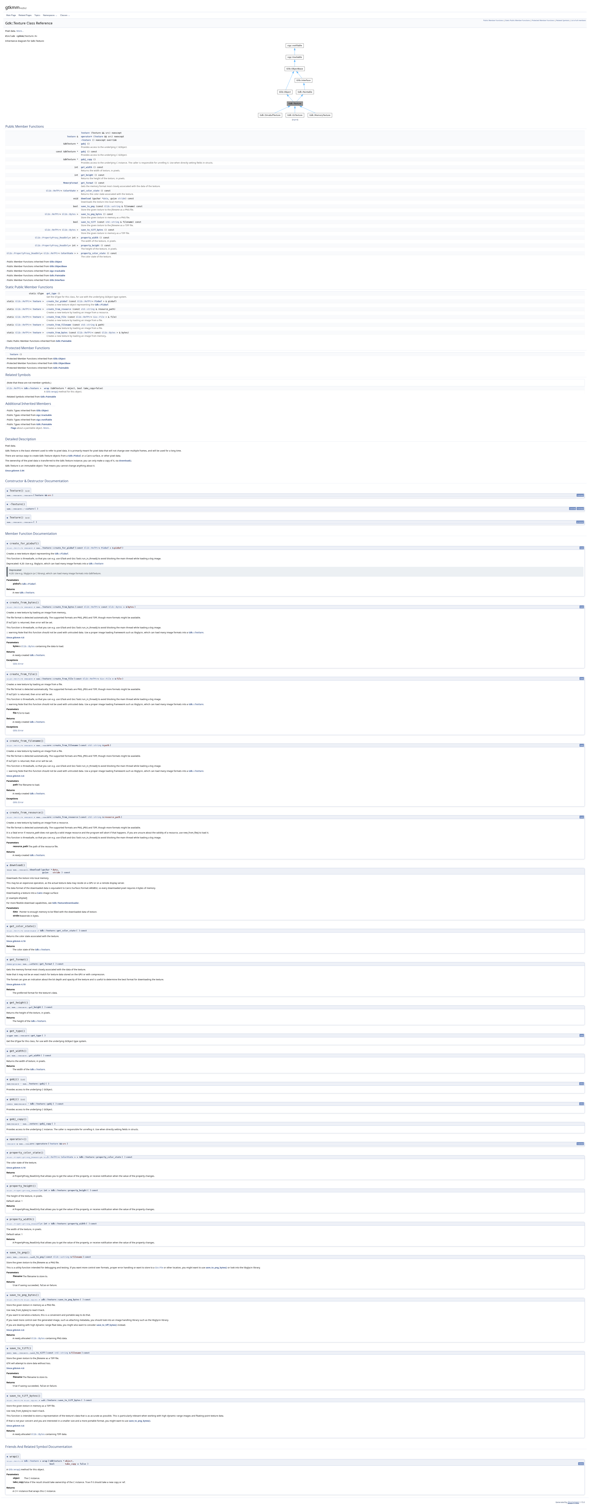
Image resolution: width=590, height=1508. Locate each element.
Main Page (11, 15)
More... (20, 30)
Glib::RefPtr (53, 190)
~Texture (86, 140)
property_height (90, 245)
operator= (86, 136)
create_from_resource (59, 309)
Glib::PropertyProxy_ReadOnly (52, 237)
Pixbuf (98, 301)
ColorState (69, 190)
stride (121, 198)
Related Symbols (562, 20)
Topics (37, 15)
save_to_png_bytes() (216, 1267)
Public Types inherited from (28, 410)
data (105, 198)
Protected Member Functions (543, 20)
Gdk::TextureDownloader (65, 902)
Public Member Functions (493, 20)
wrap (46, 388)
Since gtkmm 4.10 (16, 984)
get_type (51, 293)
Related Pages (25, 15)
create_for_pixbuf (57, 301)
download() (125, 460)
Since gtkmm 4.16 (16, 941)
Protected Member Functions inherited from (36, 358)
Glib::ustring (112, 206)
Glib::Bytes (69, 214)
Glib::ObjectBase (58, 266)
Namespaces (49, 15)
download (86, 198)
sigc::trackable (57, 270)
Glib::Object (56, 261)
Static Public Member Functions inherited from (39, 340)
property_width (89, 237)
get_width (86, 167)
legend (295, 120)
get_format (87, 183)
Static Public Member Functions (517, 20)
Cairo (40, 892)
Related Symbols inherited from (31, 396)
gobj (83, 144)
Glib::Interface (57, 280)
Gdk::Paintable (57, 275)
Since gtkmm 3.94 (14, 470)
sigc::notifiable (44, 419)
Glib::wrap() (52, 391)
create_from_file (56, 317)
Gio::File (98, 317)
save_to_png (87, 206)
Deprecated (15, 570)
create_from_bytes (57, 332)
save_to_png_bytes (91, 214)
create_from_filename (59, 325)
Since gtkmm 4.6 (15, 637)
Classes (63, 15)
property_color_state (93, 253)
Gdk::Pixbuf (101, 304)
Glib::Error (18, 663)
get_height (87, 175)
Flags (13, 427)
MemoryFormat (70, 183)
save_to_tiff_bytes (92, 230)
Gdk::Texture (31, 388)
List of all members (578, 20)
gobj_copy (86, 159)
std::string (112, 222)
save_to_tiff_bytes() (106, 1324)
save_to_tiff (88, 222)
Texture (85, 133)
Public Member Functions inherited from (34, 261)
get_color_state (90, 190)
